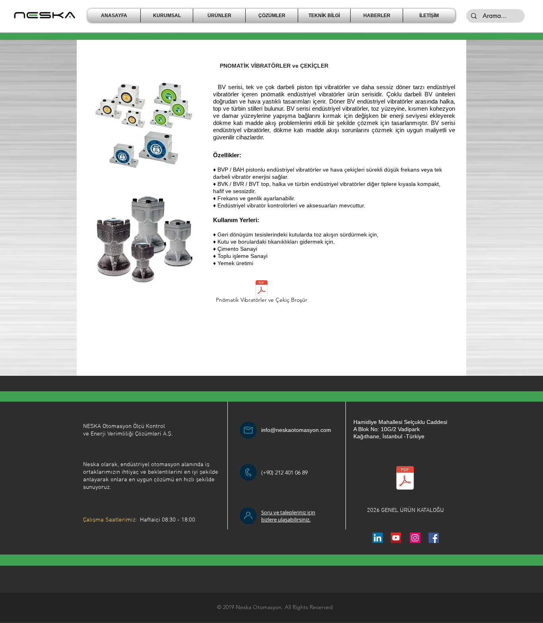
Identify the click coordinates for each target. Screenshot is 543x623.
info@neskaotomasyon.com (296, 430)
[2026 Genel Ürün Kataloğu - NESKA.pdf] (405, 478)
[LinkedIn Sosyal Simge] (377, 538)
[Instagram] (415, 538)
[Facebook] (434, 538)
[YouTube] (396, 538)
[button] (167, 15)
